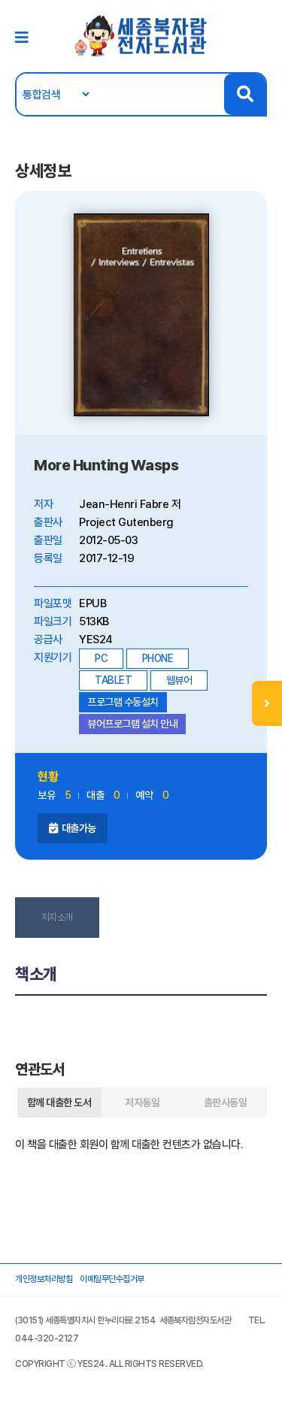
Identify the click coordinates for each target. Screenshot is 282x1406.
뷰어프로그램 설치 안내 (132, 724)
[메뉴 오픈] (267, 703)
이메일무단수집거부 (112, 1279)
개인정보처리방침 (43, 1279)
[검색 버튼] (244, 94)
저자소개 (57, 917)
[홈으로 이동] (141, 35)
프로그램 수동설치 (123, 702)
